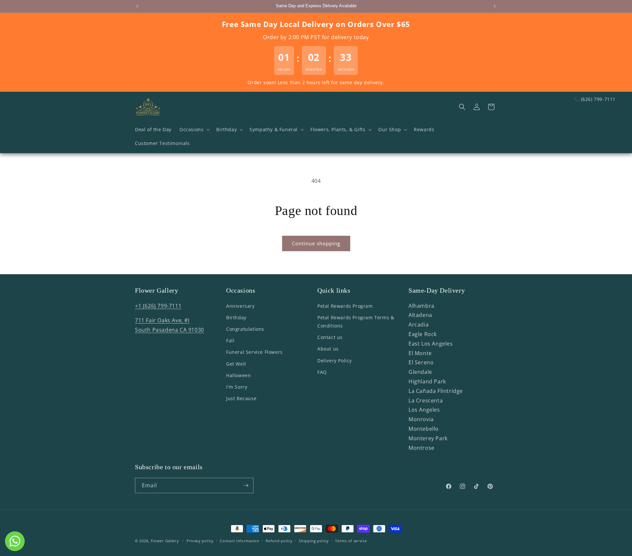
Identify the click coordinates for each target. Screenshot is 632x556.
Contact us (330, 337)
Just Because (241, 398)
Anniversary (240, 306)
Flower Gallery (165, 540)
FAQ (322, 372)
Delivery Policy (334, 360)
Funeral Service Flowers (254, 352)
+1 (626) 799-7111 (158, 305)
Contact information (239, 540)
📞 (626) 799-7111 (594, 99)
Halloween (238, 375)
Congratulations (245, 329)
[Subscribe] (246, 485)
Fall (230, 340)
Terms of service (351, 540)
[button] (193, 129)
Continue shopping (316, 243)
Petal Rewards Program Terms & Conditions (355, 321)
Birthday (236, 317)
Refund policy (279, 540)
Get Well (236, 364)
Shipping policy (314, 540)
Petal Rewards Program (345, 306)
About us (328, 349)
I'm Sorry (236, 387)
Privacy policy (200, 540)
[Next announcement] (494, 6)
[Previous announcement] (137, 6)
